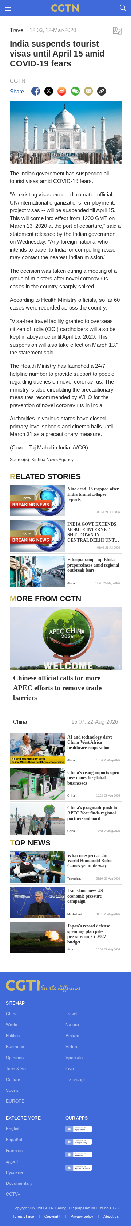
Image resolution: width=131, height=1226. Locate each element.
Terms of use (24, 1216)
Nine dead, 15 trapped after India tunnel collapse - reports (93, 494)
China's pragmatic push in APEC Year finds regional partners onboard (92, 813)
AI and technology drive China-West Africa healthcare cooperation (89, 742)
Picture (72, 1036)
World (11, 1025)
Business (15, 1047)
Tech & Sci (16, 1069)
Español (14, 1140)
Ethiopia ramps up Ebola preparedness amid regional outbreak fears (93, 564)
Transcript (75, 1080)
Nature (72, 1025)
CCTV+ (13, 1194)
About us (111, 1216)
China (12, 1014)
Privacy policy (82, 1216)
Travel (72, 1014)
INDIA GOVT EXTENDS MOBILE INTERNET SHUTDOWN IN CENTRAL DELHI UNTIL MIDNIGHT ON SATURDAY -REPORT (93, 532)
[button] (13, 759)
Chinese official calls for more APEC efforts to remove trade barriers (57, 687)
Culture (13, 1080)
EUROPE (15, 1101)
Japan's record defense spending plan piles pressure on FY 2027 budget (88, 934)
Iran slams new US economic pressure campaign (85, 895)
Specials (74, 1058)
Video (71, 1047)
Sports (12, 1091)
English (13, 1129)
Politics (13, 1036)
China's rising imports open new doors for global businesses (93, 777)
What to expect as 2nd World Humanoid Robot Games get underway (90, 860)
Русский (14, 1173)
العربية (12, 1162)
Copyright (52, 1216)
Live (70, 1069)
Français (14, 1151)
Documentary (19, 1184)
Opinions (15, 1058)
